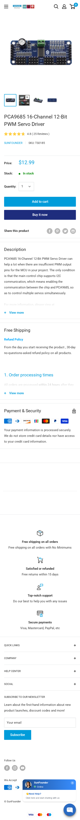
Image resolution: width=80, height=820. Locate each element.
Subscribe (17, 735)
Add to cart (40, 202)
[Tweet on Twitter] (65, 231)
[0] (72, 6)
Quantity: (10, 186)
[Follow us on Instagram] (15, 768)
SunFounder (13, 143)
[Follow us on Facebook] (7, 768)
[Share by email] (73, 231)
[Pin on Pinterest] (57, 231)
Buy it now (40, 215)
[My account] (64, 6)
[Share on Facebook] (50, 231)
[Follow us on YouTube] (22, 768)
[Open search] (56, 6)
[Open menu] (6, 6)
